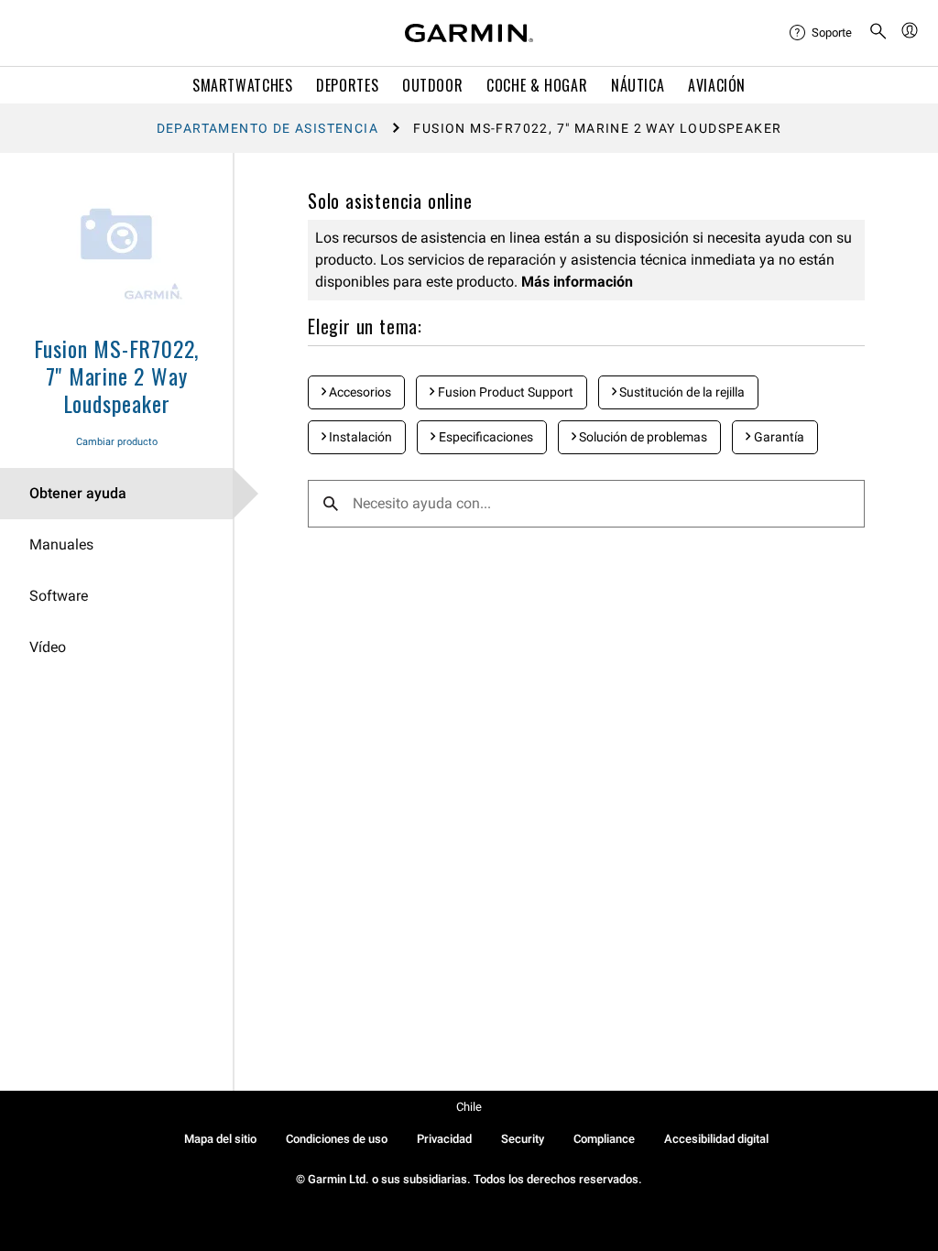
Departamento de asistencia (267, 128)
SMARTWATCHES (242, 85)
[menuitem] (822, 33)
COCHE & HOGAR (536, 85)
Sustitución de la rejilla (680, 392)
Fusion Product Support (504, 392)
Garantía (777, 437)
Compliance (604, 1139)
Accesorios (358, 392)
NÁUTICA (637, 85)
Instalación (359, 437)
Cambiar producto (117, 442)
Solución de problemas (641, 437)
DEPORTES (347, 85)
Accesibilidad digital (716, 1139)
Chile (469, 1107)
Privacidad (444, 1139)
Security (522, 1139)
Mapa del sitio (220, 1139)
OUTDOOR (432, 85)
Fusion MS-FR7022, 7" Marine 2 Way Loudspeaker (117, 375)
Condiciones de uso (336, 1139)
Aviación (717, 85)
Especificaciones (484, 437)
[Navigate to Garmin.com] (469, 33)
